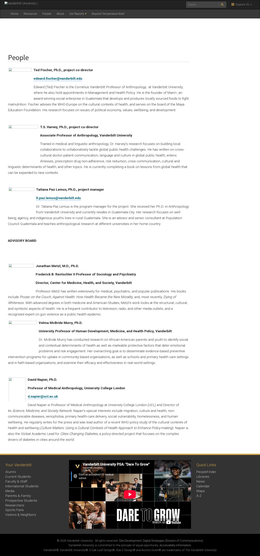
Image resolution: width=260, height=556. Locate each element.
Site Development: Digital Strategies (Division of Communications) (161, 540)
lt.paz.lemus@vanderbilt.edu (58, 198)
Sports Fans (14, 510)
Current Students (18, 477)
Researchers (14, 505)
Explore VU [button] (242, 4)
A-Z (199, 496)
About (60, 13)
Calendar (203, 486)
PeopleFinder (206, 472)
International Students (22, 486)
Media (9, 491)
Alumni (10, 472)
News (200, 481)
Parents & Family (18, 496)
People (46, 13)
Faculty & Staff (16, 481)
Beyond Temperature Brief (108, 13)
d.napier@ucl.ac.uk (43, 396)
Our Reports (76, 13)
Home (14, 13)
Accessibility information (175, 545)
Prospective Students (21, 500)
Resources (30, 13)
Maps (200, 491)
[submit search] (222, 5)
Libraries (202, 477)
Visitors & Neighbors (20, 515)
